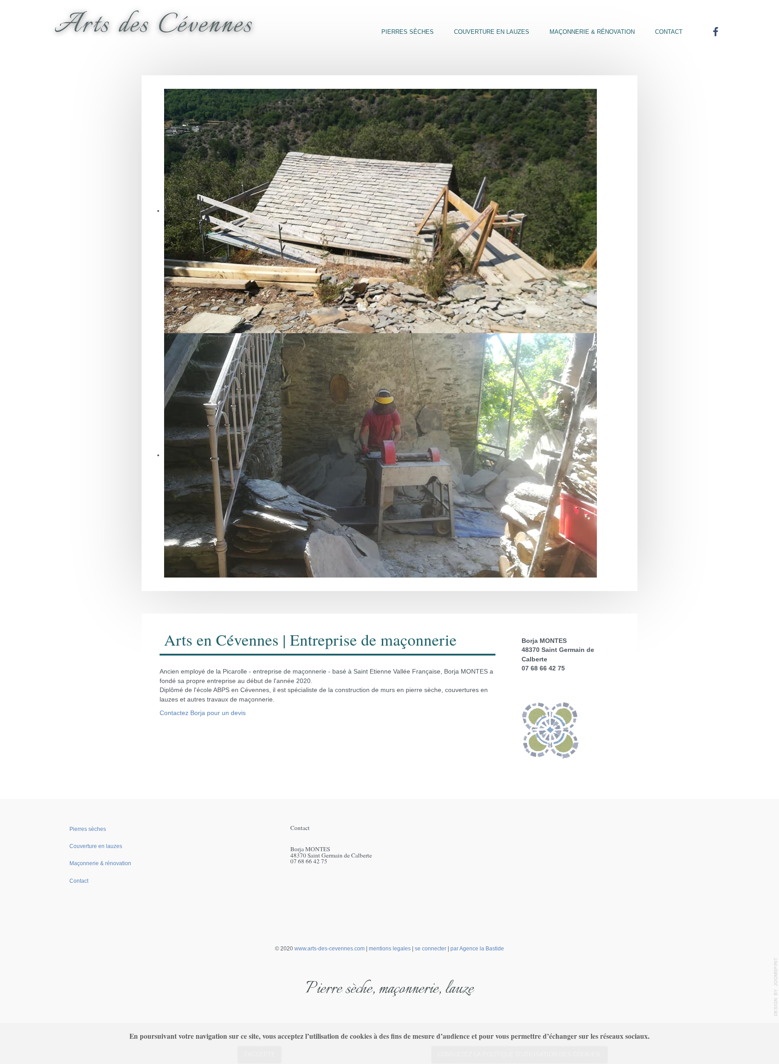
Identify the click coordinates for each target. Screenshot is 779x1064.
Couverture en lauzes (491, 31)
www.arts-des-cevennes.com (329, 948)
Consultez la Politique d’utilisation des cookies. (519, 1054)
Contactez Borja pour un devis (203, 713)
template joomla (776, 987)
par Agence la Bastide (477, 948)
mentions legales (390, 948)
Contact (669, 31)
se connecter (430, 948)
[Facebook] (715, 32)
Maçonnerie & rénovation (592, 31)
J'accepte (259, 1054)
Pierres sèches (407, 31)
